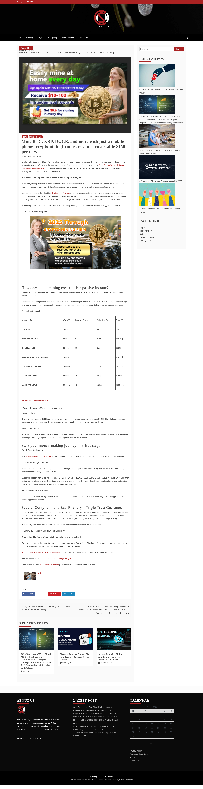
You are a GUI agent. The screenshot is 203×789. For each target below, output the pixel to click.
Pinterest (55, 594)
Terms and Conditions (139, 754)
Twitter (42, 594)
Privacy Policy (136, 751)
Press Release (67, 38)
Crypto (40, 38)
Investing (29, 38)
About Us (133, 757)
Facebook (28, 594)
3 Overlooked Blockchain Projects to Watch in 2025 (160, 181)
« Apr (151, 743)
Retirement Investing (148, 231)
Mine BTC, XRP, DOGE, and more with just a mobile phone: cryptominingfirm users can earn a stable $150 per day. (95, 720)
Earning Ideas (145, 241)
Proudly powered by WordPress (83, 780)
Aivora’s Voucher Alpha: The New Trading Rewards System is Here (75, 657)
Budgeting (52, 38)
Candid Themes (126, 780)
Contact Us (83, 38)
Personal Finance (146, 237)
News (24, 137)
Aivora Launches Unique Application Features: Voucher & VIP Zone (111, 657)
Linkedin (69, 594)
